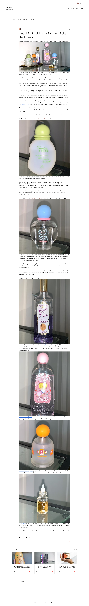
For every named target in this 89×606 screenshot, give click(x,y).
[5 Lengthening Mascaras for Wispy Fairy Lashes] (44, 558)
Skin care (38, 19)
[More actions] (69, 29)
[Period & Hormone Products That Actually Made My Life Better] (67, 558)
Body (19, 19)
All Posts (14, 19)
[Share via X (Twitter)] (23, 537)
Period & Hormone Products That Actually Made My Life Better (67, 566)
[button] (75, 19)
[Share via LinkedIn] (26, 537)
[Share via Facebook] (19, 537)
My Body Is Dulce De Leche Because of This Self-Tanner (22, 566)
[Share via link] (29, 537)
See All (75, 549)
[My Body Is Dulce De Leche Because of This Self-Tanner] (22, 558)
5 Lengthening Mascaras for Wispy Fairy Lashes (44, 566)
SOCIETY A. (9, 7)
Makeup (32, 19)
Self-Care (25, 19)
